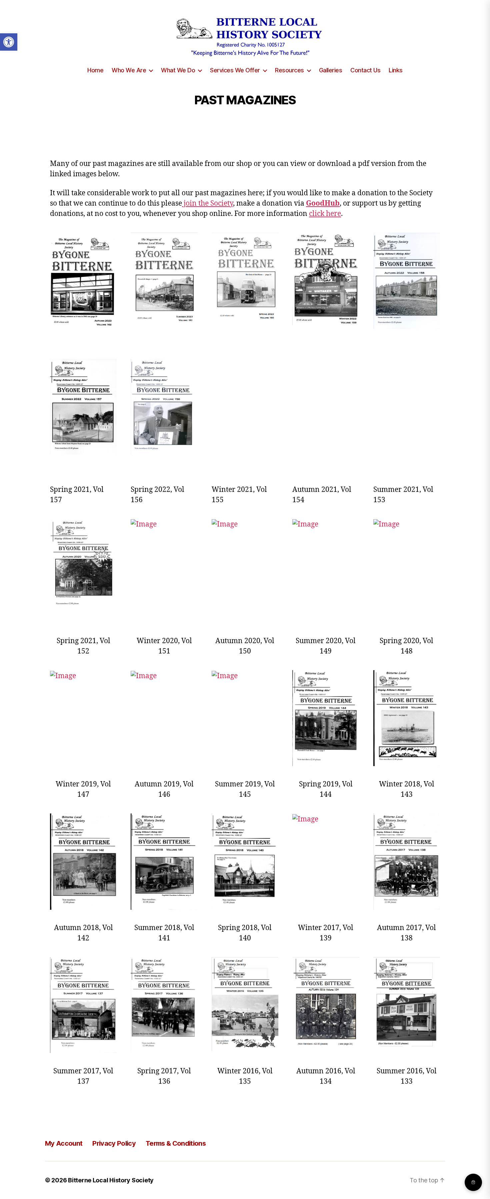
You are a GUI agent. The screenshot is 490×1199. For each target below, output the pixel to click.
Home (95, 70)
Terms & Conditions (176, 1143)
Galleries (330, 70)
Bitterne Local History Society (111, 1180)
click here (325, 213)
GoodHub (323, 203)
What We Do (178, 70)
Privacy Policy (114, 1143)
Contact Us (365, 70)
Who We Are (129, 70)
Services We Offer (235, 70)
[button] (8, 42)
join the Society (207, 203)
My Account (63, 1143)
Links (396, 70)
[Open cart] (473, 1182)
